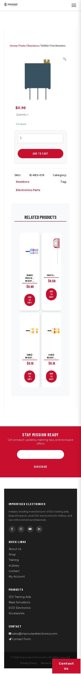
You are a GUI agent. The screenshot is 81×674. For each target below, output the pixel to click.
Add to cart (40, 153)
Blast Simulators (19, 602)
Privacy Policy (28, 663)
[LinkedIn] (39, 529)
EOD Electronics (20, 608)
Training (14, 560)
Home (13, 45)
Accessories (16, 613)
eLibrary (14, 565)
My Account (17, 576)
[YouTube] (30, 529)
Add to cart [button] (30, 300)
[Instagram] (21, 529)
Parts (22, 45)
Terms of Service (51, 663)
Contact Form (21, 639)
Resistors (33, 45)
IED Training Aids (20, 597)
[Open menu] (74, 5)
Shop (12, 554)
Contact (14, 571)
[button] (64, 58)
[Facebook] (12, 529)
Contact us (66, 666)
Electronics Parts (28, 190)
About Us (15, 549)
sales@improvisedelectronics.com (34, 633)
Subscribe (40, 466)
